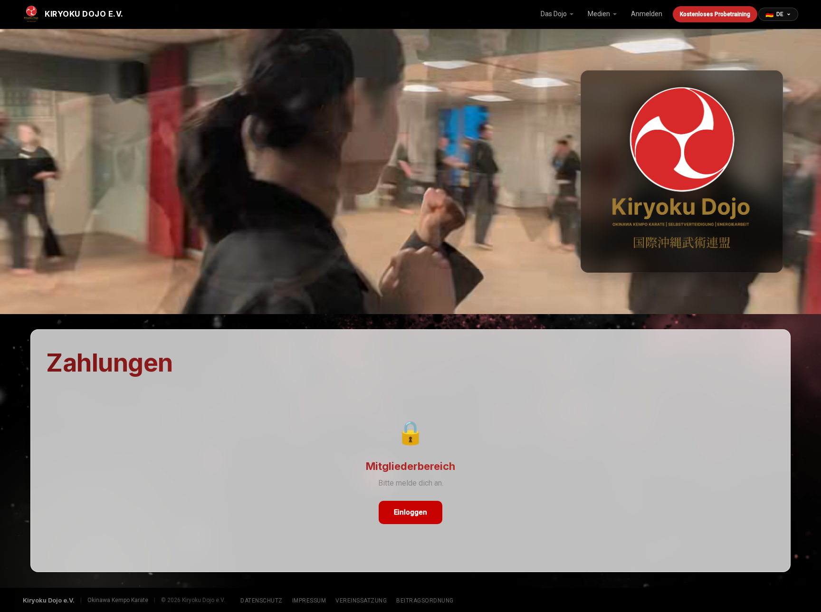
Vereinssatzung (361, 600)
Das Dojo (554, 14)
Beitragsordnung (425, 600)
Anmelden (646, 14)
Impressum (309, 600)
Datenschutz (261, 600)
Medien (599, 14)
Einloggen (410, 512)
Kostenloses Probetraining (715, 14)
